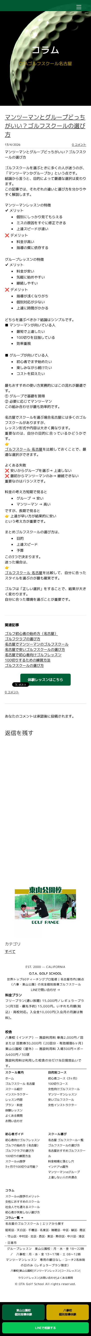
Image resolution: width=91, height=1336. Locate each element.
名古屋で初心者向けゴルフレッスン (33, 654)
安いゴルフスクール (61, 1100)
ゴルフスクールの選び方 (24, 665)
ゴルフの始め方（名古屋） (22, 1145)
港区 (82, 1236)
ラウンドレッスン (28, 1278)
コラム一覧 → (14, 1218)
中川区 (71, 1236)
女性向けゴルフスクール (64, 1089)
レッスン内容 (14, 1100)
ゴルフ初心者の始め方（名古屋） (31, 633)
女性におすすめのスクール (22, 1202)
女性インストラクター (62, 1105)
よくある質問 (14, 1116)
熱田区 (60, 1236)
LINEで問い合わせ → (45, 990)
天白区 (21, 1230)
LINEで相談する (45, 1328)
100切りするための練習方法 (27, 660)
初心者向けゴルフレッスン (22, 1140)
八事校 (15, 1271)
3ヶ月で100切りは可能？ (21, 1167)
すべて (10, 951)
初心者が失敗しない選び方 (22, 1212)
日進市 (12, 1243)
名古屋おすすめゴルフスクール (66, 1153)
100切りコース (58, 1084)
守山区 (12, 1236)
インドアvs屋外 (58, 1167)
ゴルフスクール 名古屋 (24, 449)
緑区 (74, 1230)
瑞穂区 (56, 1230)
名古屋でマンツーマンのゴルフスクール (36, 644)
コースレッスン (70, 1271)
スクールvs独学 (15, 1161)
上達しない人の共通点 (62, 1177)
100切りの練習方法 (18, 1156)
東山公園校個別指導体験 (23, 1312)
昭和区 (10, 1230)
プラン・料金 (14, 1105)
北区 (33, 1236)
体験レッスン (14, 1110)
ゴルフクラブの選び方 (22, 638)
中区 (66, 1230)
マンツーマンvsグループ (64, 1172)
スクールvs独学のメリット (22, 1196)
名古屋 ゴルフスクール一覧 (65, 1140)
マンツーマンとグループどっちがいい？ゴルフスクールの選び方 (45, 125)
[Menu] (78, 7)
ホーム (9, 1078)
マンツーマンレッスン (62, 1094)
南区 (83, 1230)
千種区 (33, 1230)
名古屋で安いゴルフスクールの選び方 (35, 649)
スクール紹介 (14, 1089)
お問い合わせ (14, 1121)
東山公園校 (26, 1271)
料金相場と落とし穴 (61, 1161)
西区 (42, 1236)
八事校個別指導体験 (67, 1312)
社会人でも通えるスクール (22, 1207)
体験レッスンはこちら (45, 679)
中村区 (23, 1236)
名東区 (44, 1230)
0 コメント (79, 145)
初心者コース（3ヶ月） (63, 1078)
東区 (50, 1236)
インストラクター (16, 1094)
